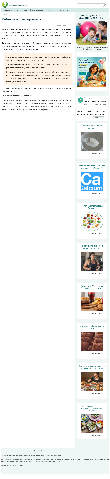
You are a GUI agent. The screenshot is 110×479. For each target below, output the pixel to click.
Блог (25, 10)
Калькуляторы (51, 10)
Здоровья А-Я (8, 10)
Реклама (72, 451)
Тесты (69, 10)
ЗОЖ (19, 10)
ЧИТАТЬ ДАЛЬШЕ (97, 153)
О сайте (37, 451)
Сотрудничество (62, 451)
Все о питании (36, 10)
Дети (62, 10)
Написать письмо (47, 451)
